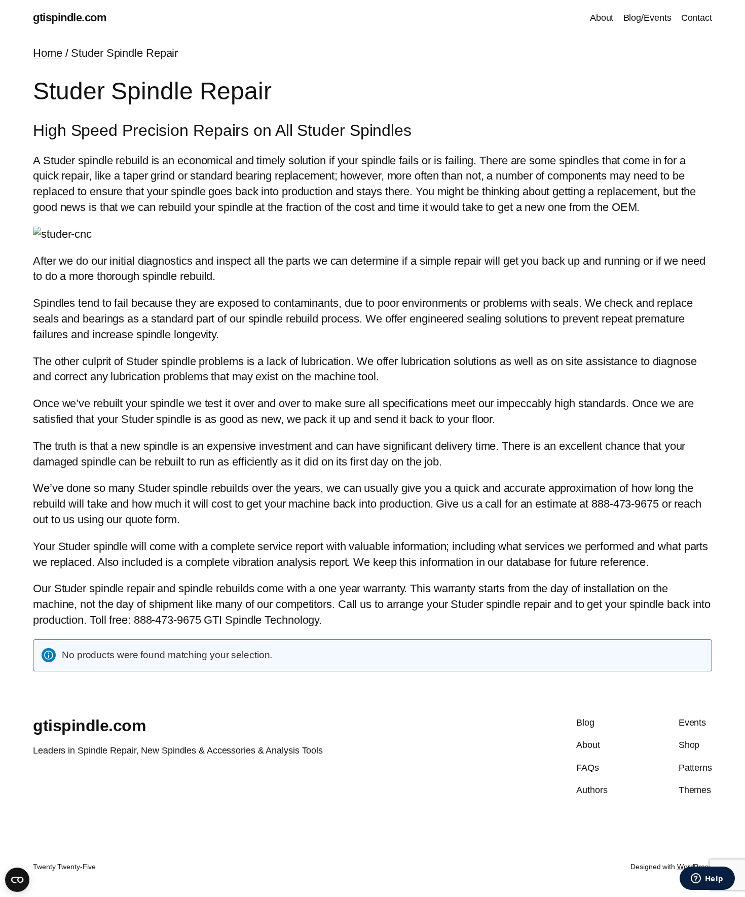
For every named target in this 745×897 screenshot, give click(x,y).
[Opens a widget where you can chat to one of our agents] (707, 879)
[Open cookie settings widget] (17, 880)
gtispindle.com (69, 17)
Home (47, 53)
